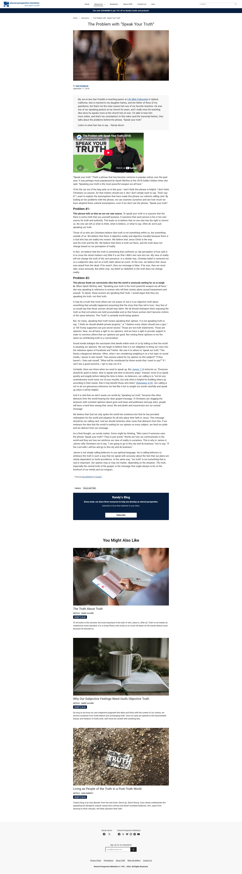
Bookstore (114, 4)
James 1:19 (138, 369)
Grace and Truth (89, 488)
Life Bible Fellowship (137, 99)
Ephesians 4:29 (144, 383)
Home (87, 4)
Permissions (108, 860)
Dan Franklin (82, 86)
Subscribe (121, 515)
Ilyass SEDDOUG (87, 477)
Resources (85, 18)
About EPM (127, 4)
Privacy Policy (95, 860)
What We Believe (134, 860)
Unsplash (98, 477)
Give (153, 4)
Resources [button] (98, 4)
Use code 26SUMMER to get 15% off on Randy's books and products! (121, 11)
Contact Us (141, 4)
